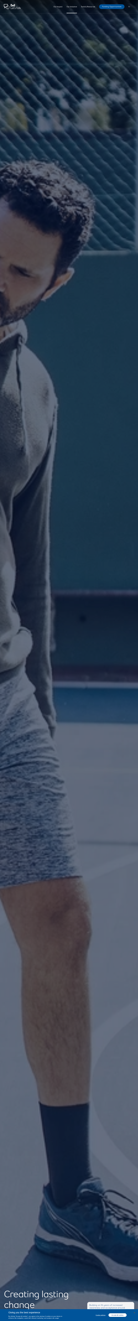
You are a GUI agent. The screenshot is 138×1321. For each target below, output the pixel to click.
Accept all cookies (118, 1315)
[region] (69, 1315)
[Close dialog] (134, 1312)
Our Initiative (72, 7)
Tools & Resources (88, 7)
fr (129, 7)
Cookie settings (100, 1315)
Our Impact (58, 7)
